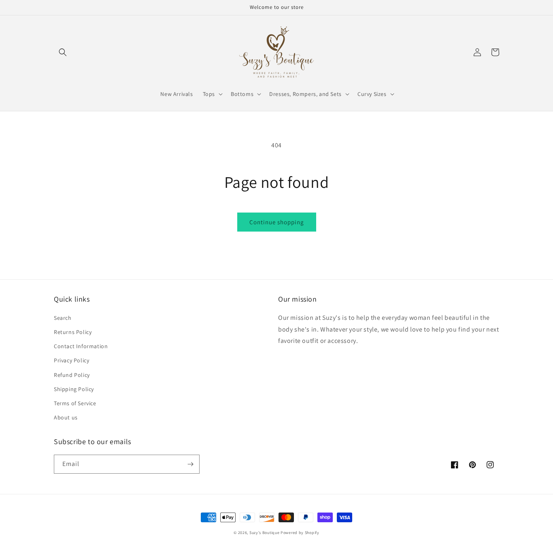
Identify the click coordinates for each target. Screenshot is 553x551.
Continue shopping (276, 222)
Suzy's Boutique (264, 532)
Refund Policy (72, 375)
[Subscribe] (190, 464)
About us (66, 417)
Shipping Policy (74, 389)
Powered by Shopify (300, 532)
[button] (63, 52)
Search (63, 317)
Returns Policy (72, 332)
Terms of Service (75, 403)
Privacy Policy (71, 360)
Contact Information (81, 346)
